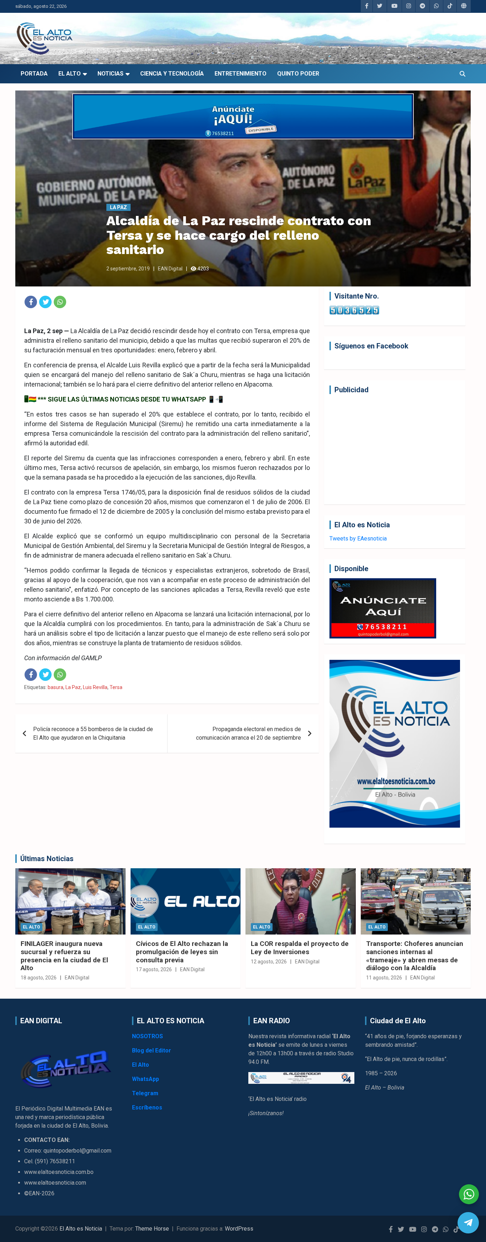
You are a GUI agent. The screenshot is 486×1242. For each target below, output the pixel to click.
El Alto (69, 73)
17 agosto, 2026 (154, 969)
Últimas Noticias (47, 858)
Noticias (110, 73)
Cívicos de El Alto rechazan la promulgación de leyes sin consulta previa (182, 952)
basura (55, 687)
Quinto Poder (298, 73)
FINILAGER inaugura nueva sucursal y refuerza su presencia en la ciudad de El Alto (64, 956)
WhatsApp (145, 1079)
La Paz (118, 207)
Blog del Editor (151, 1050)
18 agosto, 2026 (39, 977)
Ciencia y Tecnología (172, 73)
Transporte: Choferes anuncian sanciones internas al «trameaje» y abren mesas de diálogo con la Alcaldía (414, 956)
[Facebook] (31, 302)
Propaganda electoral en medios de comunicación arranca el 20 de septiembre (248, 733)
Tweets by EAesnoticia (358, 538)
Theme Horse (152, 1228)
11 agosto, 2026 (384, 977)
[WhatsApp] (60, 302)
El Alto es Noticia (80, 1228)
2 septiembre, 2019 (128, 268)
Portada (34, 73)
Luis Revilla (95, 687)
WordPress (239, 1228)
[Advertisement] (394, 449)
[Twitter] (45, 302)
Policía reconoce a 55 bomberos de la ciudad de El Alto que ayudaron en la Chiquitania (93, 733)
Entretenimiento (240, 73)
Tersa (116, 687)
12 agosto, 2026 (269, 961)
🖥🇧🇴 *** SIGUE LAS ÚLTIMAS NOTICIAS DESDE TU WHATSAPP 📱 (119, 399)
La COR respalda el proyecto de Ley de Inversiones (300, 948)
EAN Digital (170, 268)
